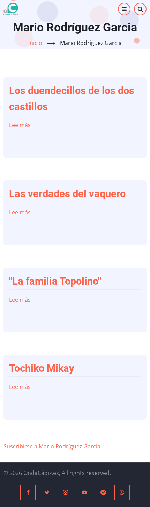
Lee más (20, 125)
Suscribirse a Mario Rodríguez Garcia (51, 446)
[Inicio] (10, 9)
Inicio (35, 43)
